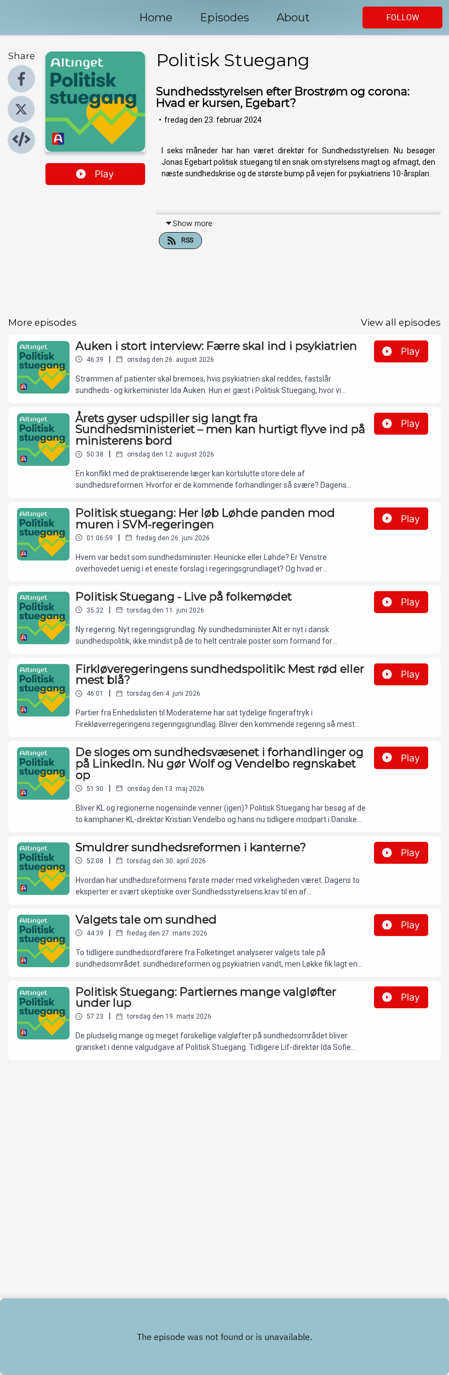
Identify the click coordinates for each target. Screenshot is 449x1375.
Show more (192, 223)
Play (104, 174)
